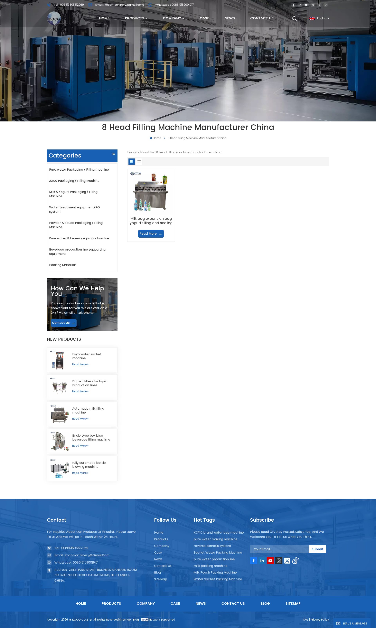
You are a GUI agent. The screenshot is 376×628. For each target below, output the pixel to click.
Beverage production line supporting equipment (77, 251)
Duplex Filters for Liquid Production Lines (89, 383)
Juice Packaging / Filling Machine (74, 180)
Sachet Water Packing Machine (218, 552)
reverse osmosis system (212, 546)
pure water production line (214, 559)
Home (104, 18)
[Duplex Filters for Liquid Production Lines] (59, 387)
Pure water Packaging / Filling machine (79, 169)
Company (172, 18)
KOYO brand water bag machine (219, 532)
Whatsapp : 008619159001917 (76, 562)
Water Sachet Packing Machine (218, 579)
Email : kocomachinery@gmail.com (119, 5)
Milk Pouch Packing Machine (215, 572)
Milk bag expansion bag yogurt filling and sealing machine (151, 220)
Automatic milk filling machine (88, 410)
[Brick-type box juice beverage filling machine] (59, 441)
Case (204, 18)
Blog (157, 572)
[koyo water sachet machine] (59, 360)
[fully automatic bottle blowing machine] (59, 468)
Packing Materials (62, 265)
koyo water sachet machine (86, 356)
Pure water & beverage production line (79, 238)
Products (134, 18)
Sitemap (160, 579)
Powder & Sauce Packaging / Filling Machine (76, 225)
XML (305, 620)
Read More (79, 364)
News (230, 18)
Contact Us (262, 18)
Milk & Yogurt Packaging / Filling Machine (73, 194)
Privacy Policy (320, 620)
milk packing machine (210, 566)
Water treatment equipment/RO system (74, 209)
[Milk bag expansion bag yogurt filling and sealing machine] (151, 193)
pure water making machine (215, 539)
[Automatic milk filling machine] (59, 414)
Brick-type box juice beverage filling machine (91, 438)
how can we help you (77, 291)
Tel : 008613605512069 (69, 5)
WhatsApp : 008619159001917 (174, 5)
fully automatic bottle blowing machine (89, 465)
